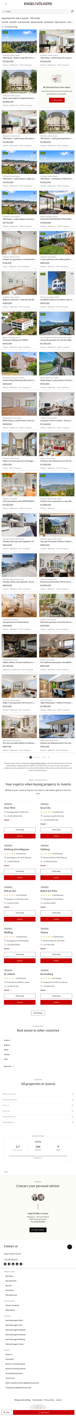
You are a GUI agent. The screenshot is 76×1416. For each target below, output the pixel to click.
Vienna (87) (13, 22)
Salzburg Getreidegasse (16, 849)
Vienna (44, 932)
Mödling (8, 932)
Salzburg (45, 849)
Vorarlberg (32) (49, 22)
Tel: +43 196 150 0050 (38, 1221)
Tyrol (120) (5, 22)
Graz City (45, 807)
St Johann (9, 973)
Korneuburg (46, 973)
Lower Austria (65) (24, 22)
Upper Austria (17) (60, 22)
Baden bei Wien (48, 890)
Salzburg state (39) (37, 22)
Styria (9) (70, 22)
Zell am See (10, 890)
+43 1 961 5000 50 (11, 1259)
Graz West (9, 807)
